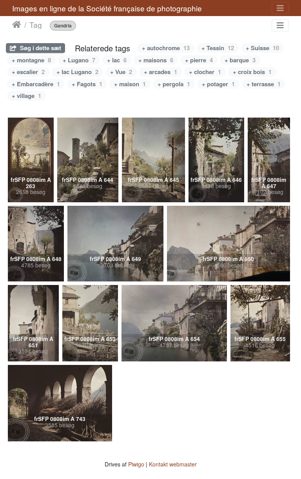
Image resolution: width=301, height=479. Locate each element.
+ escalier (28, 71)
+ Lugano (79, 60)
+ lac (117, 60)
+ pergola (174, 84)
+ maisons (155, 60)
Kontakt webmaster (173, 464)
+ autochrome (166, 48)
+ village (26, 95)
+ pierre (199, 60)
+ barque (240, 60)
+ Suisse (262, 48)
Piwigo (136, 464)
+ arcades (160, 71)
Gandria (63, 25)
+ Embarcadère (36, 84)
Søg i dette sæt (39, 48)
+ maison (130, 84)
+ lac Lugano (77, 71)
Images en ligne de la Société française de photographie (107, 8)
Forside (16, 24)
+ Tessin (217, 48)
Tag (35, 24)
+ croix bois (252, 71)
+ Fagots (87, 84)
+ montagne (31, 60)
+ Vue (121, 71)
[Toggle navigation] (280, 8)
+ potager (218, 84)
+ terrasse (264, 84)
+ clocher (205, 71)
